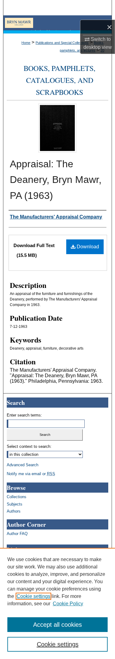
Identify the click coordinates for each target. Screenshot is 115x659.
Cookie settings (33, 596)
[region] (57, 603)
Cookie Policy (68, 603)
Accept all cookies (57, 624)
